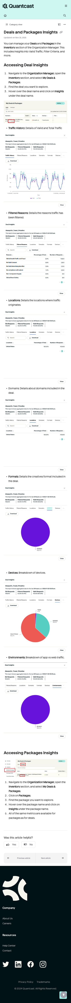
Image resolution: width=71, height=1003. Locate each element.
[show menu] (66, 6)
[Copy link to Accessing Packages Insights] (63, 753)
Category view (15, 24)
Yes (14, 844)
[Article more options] (64, 24)
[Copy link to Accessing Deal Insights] (53, 65)
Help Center (9, 945)
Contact (6, 950)
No (31, 844)
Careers (6, 923)
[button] (20, 858)
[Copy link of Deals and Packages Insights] (61, 32)
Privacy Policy (25, 982)
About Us (7, 918)
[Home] (18, 5)
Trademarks (43, 982)
